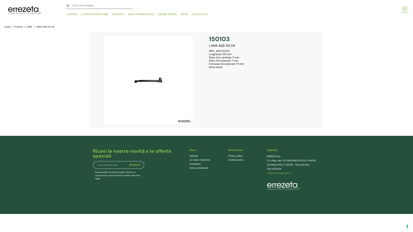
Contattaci (195, 163)
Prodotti (118, 14)
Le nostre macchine (94, 14)
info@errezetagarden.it (279, 173)
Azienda (72, 14)
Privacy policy (235, 155)
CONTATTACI (200, 14)
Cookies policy (235, 159)
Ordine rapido (167, 14)
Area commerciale (141, 14)
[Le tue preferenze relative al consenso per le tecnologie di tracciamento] (407, 226)
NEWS (184, 14)
